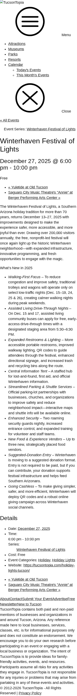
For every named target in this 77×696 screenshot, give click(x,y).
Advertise (59, 599)
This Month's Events (32, 75)
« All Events (9, 120)
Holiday (44, 560)
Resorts (14, 59)
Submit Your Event (37, 599)
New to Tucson (29, 604)
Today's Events (28, 70)
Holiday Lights (63, 560)
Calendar (15, 65)
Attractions (16, 44)
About (5, 599)
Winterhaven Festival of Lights (40, 550)
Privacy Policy (30, 693)
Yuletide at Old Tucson (28, 187)
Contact (16, 599)
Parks (13, 54)
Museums (16, 49)
